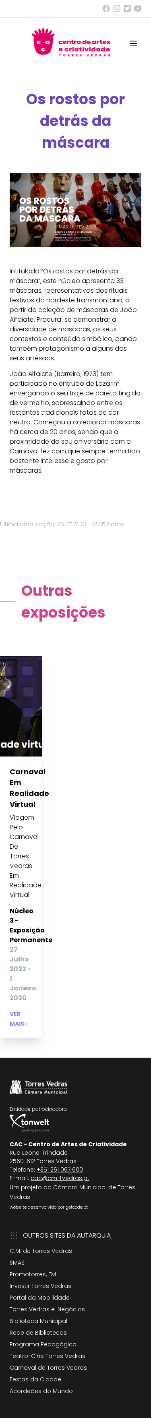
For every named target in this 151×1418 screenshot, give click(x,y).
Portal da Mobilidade (40, 1298)
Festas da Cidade (35, 1379)
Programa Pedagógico (43, 1344)
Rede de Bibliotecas (38, 1333)
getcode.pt (77, 1207)
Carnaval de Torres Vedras (48, 1368)
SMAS (17, 1263)
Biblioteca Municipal (38, 1321)
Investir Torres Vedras (40, 1286)
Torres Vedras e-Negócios (47, 1309)
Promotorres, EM (33, 1274)
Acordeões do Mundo (41, 1391)
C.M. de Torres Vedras (41, 1251)
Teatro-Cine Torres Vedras (47, 1356)
